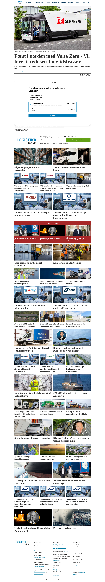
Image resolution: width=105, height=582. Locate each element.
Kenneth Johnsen (77, 566)
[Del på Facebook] (80, 75)
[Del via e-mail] (85, 75)
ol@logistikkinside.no (39, 557)
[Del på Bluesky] (89, 75)
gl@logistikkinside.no (40, 550)
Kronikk (48, 2)
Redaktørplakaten (38, 574)
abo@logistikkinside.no (59, 548)
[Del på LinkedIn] (82, 75)
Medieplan (56, 575)
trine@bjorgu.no (57, 560)
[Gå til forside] (18, 2)
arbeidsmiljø (38, 126)
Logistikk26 (29, 2)
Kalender (63, 2)
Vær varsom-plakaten (39, 572)
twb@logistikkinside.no (40, 566)
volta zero (19, 126)
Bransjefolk (55, 2)
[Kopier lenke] (87, 75)
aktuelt (45, 126)
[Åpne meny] (89, 2)
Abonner (70, 2)
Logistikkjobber (38, 2)
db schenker (28, 126)
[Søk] (83, 2)
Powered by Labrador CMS (52, 579)
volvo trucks (54, 126)
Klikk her (66, 551)
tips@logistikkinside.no (59, 545)
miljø (61, 126)
